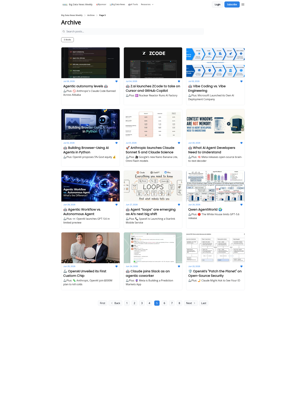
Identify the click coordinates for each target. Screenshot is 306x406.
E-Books (67, 39)
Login (217, 4)
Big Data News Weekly (72, 15)
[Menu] (243, 4)
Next (189, 303)
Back (117, 303)
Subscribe (232, 4)
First (102, 303)
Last (203, 303)
